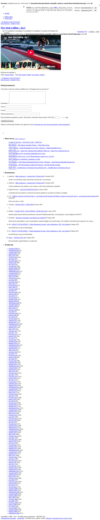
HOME (7, 13)
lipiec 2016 (12, 350)
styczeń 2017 (13, 340)
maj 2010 (11, 480)
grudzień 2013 (13, 404)
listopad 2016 (13, 343)
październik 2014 (14, 387)
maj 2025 (11, 259)
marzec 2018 (13, 315)
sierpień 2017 (13, 327)
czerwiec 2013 (13, 415)
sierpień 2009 (13, 496)
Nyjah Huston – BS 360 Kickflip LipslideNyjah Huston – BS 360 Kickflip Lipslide (34, 165)
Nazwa (3, 107)
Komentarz (5, 103)
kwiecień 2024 (13, 282)
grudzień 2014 (13, 383)
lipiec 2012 (12, 434)
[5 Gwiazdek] (42, 31)
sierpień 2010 (13, 474)
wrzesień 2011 (13, 452)
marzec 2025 (13, 262)
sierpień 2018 (13, 306)
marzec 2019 (13, 294)
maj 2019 (11, 290)
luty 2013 (11, 422)
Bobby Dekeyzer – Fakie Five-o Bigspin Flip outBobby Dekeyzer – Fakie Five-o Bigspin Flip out (39, 151)
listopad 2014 (13, 385)
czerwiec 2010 (13, 478)
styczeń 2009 (13, 508)
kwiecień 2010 (13, 482)
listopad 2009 (13, 490)
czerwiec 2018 (13, 310)
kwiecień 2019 (13, 292)
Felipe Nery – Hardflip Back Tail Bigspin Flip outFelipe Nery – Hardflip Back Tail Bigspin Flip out (39, 168)
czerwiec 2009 (13, 499)
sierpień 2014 (13, 390)
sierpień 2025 (13, 254)
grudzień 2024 (13, 268)
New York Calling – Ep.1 (13, 27)
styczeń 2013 (13, 424)
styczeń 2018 (13, 318)
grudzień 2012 (13, 425)
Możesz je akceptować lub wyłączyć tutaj (59, 518)
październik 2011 (14, 450)
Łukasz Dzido (9, 75)
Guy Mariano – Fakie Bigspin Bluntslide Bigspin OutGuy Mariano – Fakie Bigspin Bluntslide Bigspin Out (42, 162)
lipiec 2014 (12, 392)
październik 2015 (14, 366)
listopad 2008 (13, 511)
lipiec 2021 (12, 283)
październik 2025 (14, 250)
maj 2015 (11, 375)
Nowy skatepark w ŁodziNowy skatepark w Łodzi (24, 159)
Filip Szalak (22, 75)
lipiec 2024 (12, 276)
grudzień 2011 (13, 446)
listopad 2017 (13, 322)
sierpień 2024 (13, 275)
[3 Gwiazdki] (24, 31)
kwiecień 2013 (13, 418)
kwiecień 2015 (13, 376)
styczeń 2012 (13, 445)
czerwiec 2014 (13, 394)
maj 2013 (11, 417)
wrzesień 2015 (13, 368)
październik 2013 (14, 408)
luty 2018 (11, 317)
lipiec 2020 (12, 287)
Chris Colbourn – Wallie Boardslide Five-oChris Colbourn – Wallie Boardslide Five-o (35, 148)
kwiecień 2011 (13, 460)
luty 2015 (11, 380)
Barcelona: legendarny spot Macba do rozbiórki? (31, 218)
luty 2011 (11, 464)
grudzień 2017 (13, 320)
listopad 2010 (13, 469)
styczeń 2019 (13, 297)
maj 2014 (11, 396)
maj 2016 (11, 354)
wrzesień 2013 (13, 410)
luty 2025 (11, 264)
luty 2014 (11, 401)
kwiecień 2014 (13, 397)
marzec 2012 (13, 441)
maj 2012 (11, 438)
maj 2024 (11, 280)
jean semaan (35, 75)
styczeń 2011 (13, 466)
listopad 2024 (13, 269)
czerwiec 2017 (13, 331)
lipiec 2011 (12, 455)
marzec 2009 (13, 504)
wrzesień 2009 (13, 494)
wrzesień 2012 (13, 431)
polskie (42, 75)
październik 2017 (14, 324)
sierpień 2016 (13, 348)
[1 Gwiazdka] (7, 31)
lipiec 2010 (12, 476)
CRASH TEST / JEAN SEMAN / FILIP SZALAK (31, 211)
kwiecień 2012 (13, 439)
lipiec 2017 (12, 329)
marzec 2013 (13, 420)
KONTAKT (8, 18)
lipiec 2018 (12, 308)
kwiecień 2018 (13, 313)
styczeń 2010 (13, 487)
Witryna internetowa (7, 114)
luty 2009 (11, 506)
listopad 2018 (13, 301)
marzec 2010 (13, 483)
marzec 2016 (13, 357)
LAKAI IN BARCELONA (28, 189)
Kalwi (10, 237)
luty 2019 (11, 296)
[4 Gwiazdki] (33, 31)
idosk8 (29, 75)
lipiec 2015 (12, 371)
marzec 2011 (12, 462)
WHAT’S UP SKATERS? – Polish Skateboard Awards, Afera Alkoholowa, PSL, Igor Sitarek (41, 224)
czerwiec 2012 (13, 436)
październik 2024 (14, 271)
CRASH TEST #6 (19, 237)
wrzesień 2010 (13, 473)
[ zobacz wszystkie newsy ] (20, 138)
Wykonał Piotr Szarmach (8, 518)
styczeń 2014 (13, 403)
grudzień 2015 (13, 362)
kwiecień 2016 (13, 355)
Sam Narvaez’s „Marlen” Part (10, 23)
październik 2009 (14, 492)
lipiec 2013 (12, 413)
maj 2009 (11, 501)
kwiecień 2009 (13, 503)
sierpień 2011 (13, 453)
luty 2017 (11, 338)
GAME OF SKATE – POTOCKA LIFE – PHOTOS (25, 142)
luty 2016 (11, 359)
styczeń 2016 (13, 361)
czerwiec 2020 (13, 289)
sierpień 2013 (13, 411)
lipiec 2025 (12, 255)
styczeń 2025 (13, 266)
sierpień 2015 (13, 369)
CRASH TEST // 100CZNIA (24, 204)
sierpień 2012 (13, 432)
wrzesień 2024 (13, 273)
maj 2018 (11, 311)
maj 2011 (11, 459)
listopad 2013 (13, 406)
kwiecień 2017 (13, 334)
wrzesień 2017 (13, 326)
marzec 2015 (13, 378)
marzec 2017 (13, 336)
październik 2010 (14, 471)
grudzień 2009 (13, 489)
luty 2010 (11, 485)
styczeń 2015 (13, 382)
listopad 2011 (13, 448)
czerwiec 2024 (13, 278)
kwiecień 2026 (13, 248)
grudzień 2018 (13, 299)
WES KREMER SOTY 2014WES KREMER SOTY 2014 (27, 154)
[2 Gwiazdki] (16, 31)
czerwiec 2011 (13, 457)
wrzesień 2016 (13, 347)
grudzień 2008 (13, 510)
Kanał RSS (20, 518)
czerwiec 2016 (13, 352)
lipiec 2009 (12, 497)
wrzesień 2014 (13, 389)
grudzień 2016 (13, 341)
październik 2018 (14, 303)
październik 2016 (14, 345)
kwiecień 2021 (13, 285)
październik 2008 (14, 513)
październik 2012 (14, 429)
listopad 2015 (13, 364)
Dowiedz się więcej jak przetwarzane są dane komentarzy (52, 124)
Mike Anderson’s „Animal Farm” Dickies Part (29, 176)
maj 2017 (11, 333)
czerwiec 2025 (13, 257)
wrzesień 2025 (13, 252)
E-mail (3, 110)
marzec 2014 (13, 399)
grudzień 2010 (13, 467)
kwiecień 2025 (13, 261)
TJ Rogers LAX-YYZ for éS (10, 22)
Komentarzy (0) (82, 31)
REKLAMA (9, 17)
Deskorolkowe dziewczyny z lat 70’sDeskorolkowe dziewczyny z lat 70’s (31, 157)
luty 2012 (11, 443)
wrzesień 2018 (13, 304)
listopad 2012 (13, 427)
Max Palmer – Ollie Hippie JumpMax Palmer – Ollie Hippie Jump (29, 145)
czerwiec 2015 (13, 373)
